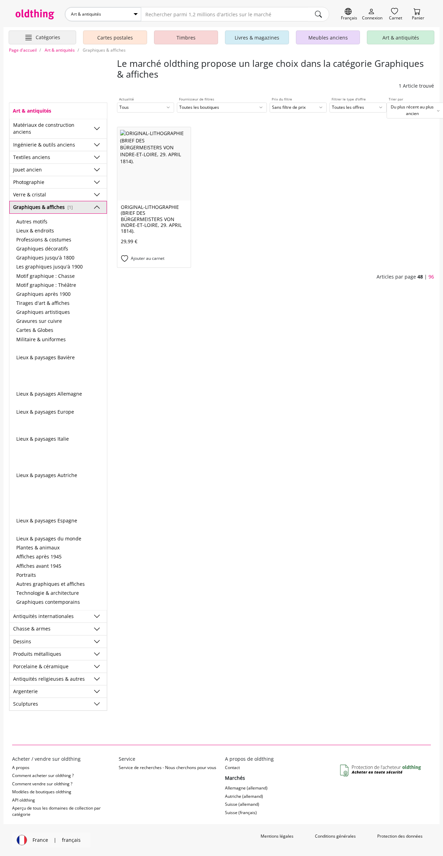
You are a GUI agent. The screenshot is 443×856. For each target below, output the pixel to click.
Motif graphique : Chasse (45, 276)
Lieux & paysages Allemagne (49, 393)
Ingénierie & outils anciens (44, 144)
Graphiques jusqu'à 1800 (45, 257)
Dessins (22, 641)
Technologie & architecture (47, 593)
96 (431, 276)
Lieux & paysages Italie (42, 438)
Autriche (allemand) (244, 796)
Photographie (28, 182)
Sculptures (25, 703)
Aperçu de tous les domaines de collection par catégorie (56, 811)
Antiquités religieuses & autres (49, 679)
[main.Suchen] (318, 14)
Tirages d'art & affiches (43, 303)
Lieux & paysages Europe (45, 411)
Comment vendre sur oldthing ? (42, 784)
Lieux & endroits (35, 230)
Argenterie (25, 691)
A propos (20, 767)
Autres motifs (31, 221)
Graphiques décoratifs (42, 248)
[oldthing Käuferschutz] (381, 771)
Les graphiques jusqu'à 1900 (49, 266)
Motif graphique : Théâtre (46, 285)
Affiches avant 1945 (38, 566)
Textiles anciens (31, 157)
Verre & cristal (29, 194)
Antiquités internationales (43, 616)
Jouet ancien (27, 169)
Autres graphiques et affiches (50, 584)
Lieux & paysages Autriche (46, 475)
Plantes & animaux (38, 547)
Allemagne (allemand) (246, 788)
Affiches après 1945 (39, 556)
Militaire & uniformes (41, 339)
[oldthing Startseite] (35, 14)
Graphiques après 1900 (43, 294)
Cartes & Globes (34, 330)
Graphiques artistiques (43, 312)
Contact (232, 767)
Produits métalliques (37, 654)
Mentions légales (277, 836)
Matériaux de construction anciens (43, 128)
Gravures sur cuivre (39, 321)
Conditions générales (335, 836)
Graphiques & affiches (43, 207)
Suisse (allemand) (242, 804)
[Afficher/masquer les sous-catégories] (97, 128)
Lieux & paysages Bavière (45, 357)
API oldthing (23, 800)
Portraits (26, 575)
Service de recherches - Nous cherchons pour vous (167, 767)
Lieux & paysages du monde (48, 538)
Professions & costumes (43, 239)
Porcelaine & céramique (41, 666)
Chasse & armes (32, 628)
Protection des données (400, 836)
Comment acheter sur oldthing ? (43, 775)
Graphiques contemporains (48, 602)
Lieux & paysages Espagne (46, 520)
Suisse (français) (241, 812)
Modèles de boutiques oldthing (41, 792)
